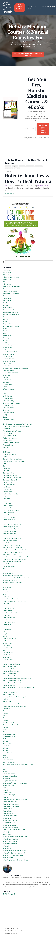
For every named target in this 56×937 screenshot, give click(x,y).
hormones (6, 536)
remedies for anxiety (9, 734)
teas (4, 788)
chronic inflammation (9, 359)
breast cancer (7, 335)
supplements (7, 778)
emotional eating (8, 398)
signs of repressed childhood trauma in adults (18, 764)
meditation (6, 641)
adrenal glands (8, 279)
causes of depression (10, 345)
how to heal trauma (30, 166)
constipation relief (8, 370)
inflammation (7, 587)
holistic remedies (22, 166)
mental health (7, 643)
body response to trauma (11, 326)
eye (4, 422)
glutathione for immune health (12, 459)
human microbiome (9, 566)
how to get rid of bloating (11, 545)
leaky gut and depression (11, 599)
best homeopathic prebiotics (12, 317)
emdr (4, 394)
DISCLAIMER (17, 932)
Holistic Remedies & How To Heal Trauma (26, 161)
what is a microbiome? (10, 844)
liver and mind (7, 610)
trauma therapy (8, 811)
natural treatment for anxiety (12, 690)
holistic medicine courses (11, 510)
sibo (4, 755)
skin (4, 767)
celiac (5, 349)
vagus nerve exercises (10, 820)
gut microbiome (8, 482)
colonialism (6, 366)
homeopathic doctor (9, 519)
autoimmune (7, 300)
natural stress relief (9, 685)
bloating (5, 321)
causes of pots (7, 347)
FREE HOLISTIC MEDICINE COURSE (12, 928)
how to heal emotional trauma (13, 552)
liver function (7, 624)
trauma (5, 797)
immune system (8, 573)
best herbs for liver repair (11, 314)
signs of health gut (9, 762)
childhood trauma (8, 354)
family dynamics (8, 433)
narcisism (6, 662)
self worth (6, 746)
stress (5, 771)
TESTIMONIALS (46, 6)
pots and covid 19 (8, 722)
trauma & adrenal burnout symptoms (15, 799)
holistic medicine (8, 508)
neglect (5, 699)
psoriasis (5, 727)
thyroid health (7, 792)
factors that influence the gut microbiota (16, 426)
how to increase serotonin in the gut (14, 559)
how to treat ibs (8, 564)
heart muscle (7, 499)
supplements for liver (10, 781)
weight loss (7, 834)
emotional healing (8, 401)
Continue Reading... (9, 193)
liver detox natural (9, 622)
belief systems (7, 307)
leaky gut (6, 596)
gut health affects (8, 473)
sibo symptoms (8, 760)
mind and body (8, 652)
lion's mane (6, 603)
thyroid (5, 790)
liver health (6, 627)
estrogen (5, 417)
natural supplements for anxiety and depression (18, 687)
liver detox (6, 615)
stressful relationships (10, 776)
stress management (9, 774)
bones (5, 328)
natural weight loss (9, 694)
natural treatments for (9, 168)
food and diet (7, 440)
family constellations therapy (12, 431)
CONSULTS (37, 6)
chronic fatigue (7, 356)
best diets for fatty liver (10, 312)
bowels (5, 331)
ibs (4, 568)
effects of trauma (8, 166)
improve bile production (10, 580)
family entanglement (9, 436)
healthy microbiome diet (10, 494)
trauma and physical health (11, 806)
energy (5, 415)
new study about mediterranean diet (14, 706)
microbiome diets (8, 648)
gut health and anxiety (10, 475)
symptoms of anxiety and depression (15, 783)
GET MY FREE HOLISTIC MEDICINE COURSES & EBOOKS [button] (43, 129)
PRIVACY (11, 932)
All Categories (7, 270)
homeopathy (7, 522)
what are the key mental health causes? (16, 837)
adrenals (6, 282)
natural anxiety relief (9, 666)
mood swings (7, 657)
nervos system (7, 701)
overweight (6, 708)
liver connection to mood (11, 613)
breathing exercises (9, 338)
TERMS (6, 932)
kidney (5, 594)
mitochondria (7, 655)
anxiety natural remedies (11, 293)
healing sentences (8, 489)
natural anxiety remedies (11, 669)
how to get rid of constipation (13, 547)
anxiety (5, 289)
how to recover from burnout (12, 561)
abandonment (7, 272)
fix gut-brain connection (10, 438)
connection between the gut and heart (15, 368)
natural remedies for (38, 166)
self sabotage (7, 743)
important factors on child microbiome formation (18, 578)
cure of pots (7, 380)
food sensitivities (8, 445)
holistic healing (8, 505)
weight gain (7, 832)
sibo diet (5, 757)
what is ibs (6, 846)
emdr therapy (7, 396)
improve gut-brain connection (12, 582)
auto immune (7, 298)
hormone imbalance (9, 533)
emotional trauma (8, 408)
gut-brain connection (9, 485)
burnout (5, 340)
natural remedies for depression (13, 680)
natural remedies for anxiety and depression (17, 678)
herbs (5, 501)
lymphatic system (8, 634)
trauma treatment (8, 813)
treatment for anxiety (9, 816)
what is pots (7, 848)
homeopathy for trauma (10, 526)
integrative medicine (9, 592)
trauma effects (7, 809)
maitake (5, 636)
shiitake (5, 750)
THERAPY (20, 930)
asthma (5, 296)
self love (6, 741)
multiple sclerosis (8, 659)
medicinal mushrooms (10, 638)
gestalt (5, 457)
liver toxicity (7, 629)
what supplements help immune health (16, 860)
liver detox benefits (9, 617)
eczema (5, 387)
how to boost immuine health (12, 538)
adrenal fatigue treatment (11, 277)
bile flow (5, 319)
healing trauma (15, 166)
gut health (6, 471)
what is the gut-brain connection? (14, 853)
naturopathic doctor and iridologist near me (17, 697)
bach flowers (7, 303)
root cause (6, 739)
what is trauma (17, 168)
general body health (9, 454)
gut (4, 466)
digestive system (8, 384)
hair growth (6, 487)
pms (4, 718)
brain (4, 333)
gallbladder (6, 452)
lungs (5, 631)
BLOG (15, 930)
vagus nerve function (9, 823)
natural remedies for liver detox (13, 683)
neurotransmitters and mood (12, 704)
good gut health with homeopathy (14, 461)
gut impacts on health (10, 480)
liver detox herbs (8, 620)
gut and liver (7, 468)
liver (4, 606)
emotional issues (8, 405)
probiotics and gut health (11, 725)
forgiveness (6, 447)
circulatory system (9, 361)
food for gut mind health (11, 443)
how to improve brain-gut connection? (15, 557)
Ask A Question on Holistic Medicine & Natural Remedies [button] (28, 54)
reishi (4, 729)
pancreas (6, 711)
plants (5, 715)
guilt (4, 464)
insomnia (6, 589)
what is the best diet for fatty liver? (14, 851)
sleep (4, 769)
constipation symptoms (10, 373)
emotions (6, 410)
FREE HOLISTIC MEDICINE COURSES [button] (19, 7)
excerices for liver (8, 419)
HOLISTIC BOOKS (29, 7)
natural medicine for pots (11, 671)
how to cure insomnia (10, 540)
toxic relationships (9, 795)
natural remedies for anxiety (12, 676)
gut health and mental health (12, 478)
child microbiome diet (10, 352)
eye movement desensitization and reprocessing (18, 424)
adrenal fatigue (8, 275)
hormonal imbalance (9, 531)
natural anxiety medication (11, 664)
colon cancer (7, 363)
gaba (4, 450)
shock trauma (7, 753)
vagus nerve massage (10, 825)
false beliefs (6, 429)
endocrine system (8, 412)
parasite (5, 713)
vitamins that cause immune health (14, 830)
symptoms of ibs (8, 785)
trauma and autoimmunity (11, 804)
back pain (6, 305)
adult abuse (7, 284)
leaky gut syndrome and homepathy (15, 601)
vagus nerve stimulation (10, 827)
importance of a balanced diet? (13, 575)
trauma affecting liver (10, 802)
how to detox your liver (10, 543)
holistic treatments (9, 517)
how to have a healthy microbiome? (14, 550)
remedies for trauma (9, 736)
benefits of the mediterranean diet (13, 310)
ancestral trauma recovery (11, 286)
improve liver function (10, 585)
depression (6, 382)
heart (4, 496)
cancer (5, 342)
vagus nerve (7, 818)
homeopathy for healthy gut (12, 524)
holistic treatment (8, 515)
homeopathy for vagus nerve (12, 529)
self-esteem (6, 748)
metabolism (6, 645)
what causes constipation (11, 839)
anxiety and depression (10, 291)
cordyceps (6, 375)
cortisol (5, 377)
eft (4, 391)
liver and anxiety (8, 608)
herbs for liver (7, 503)
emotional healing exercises (11, 403)
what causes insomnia (10, 841)
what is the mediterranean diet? (13, 855)
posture (5, 720)
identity (5, 571)
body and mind (8, 324)
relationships (7, 732)
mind (4, 650)
